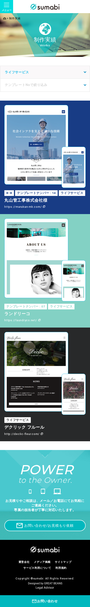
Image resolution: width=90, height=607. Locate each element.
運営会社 (24, 561)
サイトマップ (63, 561)
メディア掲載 (42, 561)
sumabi (38, 578)
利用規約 (61, 567)
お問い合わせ (47, 601)
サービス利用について (37, 567)
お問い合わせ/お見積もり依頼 (49, 525)
